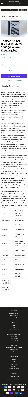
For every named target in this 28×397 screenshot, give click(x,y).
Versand (19, 86)
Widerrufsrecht (14, 349)
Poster (14, 343)
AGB (14, 362)
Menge (3, 62)
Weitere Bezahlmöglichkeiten (14, 80)
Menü (4, 4)
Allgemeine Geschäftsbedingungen (14, 347)
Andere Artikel (14, 345)
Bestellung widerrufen (14, 368)
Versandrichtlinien (14, 352)
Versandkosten (14, 58)
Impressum (14, 366)
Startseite (3, 16)
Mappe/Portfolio (14, 338)
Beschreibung (8, 86)
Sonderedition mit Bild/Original (14, 334)
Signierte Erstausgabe (14, 329)
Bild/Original (14, 336)
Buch (14, 327)
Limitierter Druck (14, 341)
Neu (14, 325)
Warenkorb (24, 4)
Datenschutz (14, 364)
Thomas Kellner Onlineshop (19, 384)
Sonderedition (14, 332)
